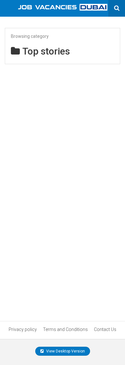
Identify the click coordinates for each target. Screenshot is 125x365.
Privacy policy (23, 329)
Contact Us (105, 329)
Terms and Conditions (65, 329)
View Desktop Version (65, 351)
